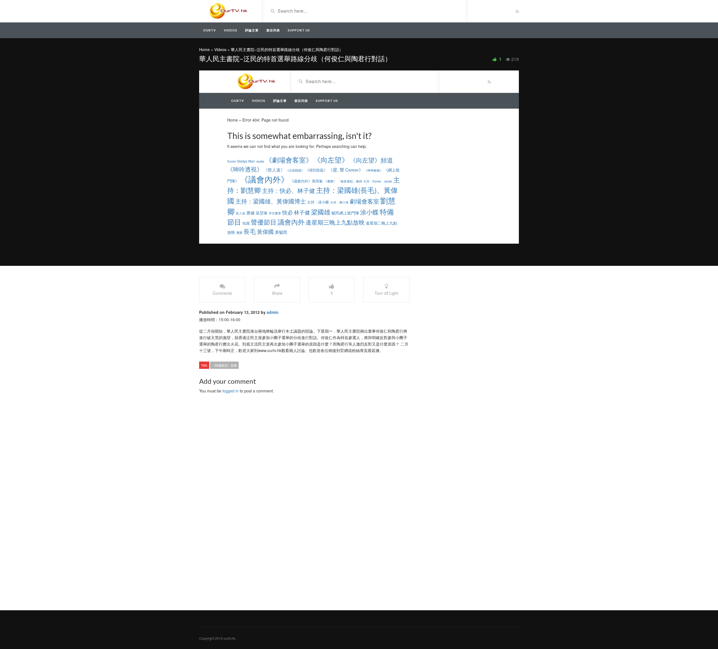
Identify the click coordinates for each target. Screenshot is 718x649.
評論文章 (252, 30)
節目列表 (273, 30)
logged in (230, 391)
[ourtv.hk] (228, 10)
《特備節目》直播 (224, 365)
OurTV (209, 30)
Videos (230, 30)
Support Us (299, 30)
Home (204, 49)
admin (273, 312)
